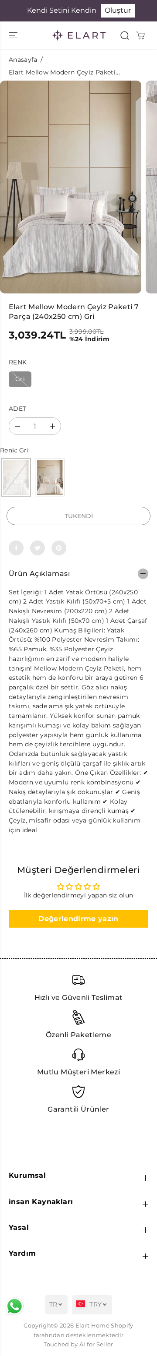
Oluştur (118, 10)
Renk (18, 362)
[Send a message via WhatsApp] (14, 1306)
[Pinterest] (58, 547)
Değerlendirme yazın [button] (78, 919)
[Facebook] (16, 547)
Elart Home (92, 1325)
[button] (14, 35)
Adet (17, 408)
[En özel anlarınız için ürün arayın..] (125, 35)
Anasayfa (23, 59)
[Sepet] (140, 35)
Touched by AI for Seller (78, 1344)
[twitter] (37, 547)
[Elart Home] (78, 35)
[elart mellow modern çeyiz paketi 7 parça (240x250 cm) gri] (70, 187)
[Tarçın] (50, 478)
